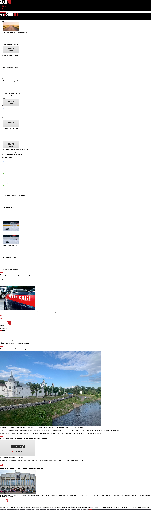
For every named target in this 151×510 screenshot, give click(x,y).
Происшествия (4, 6)
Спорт (2, 8)
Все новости (3, 502)
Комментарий (2, 337)
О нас (2, 9)
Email (1, 340)
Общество (3, 4)
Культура (3, 7)
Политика (3, 5)
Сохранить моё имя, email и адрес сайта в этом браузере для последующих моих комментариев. (15, 343)
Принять (90, 509)
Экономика (3, 151)
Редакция (3, 503)
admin (1, 285)
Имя (1, 339)
